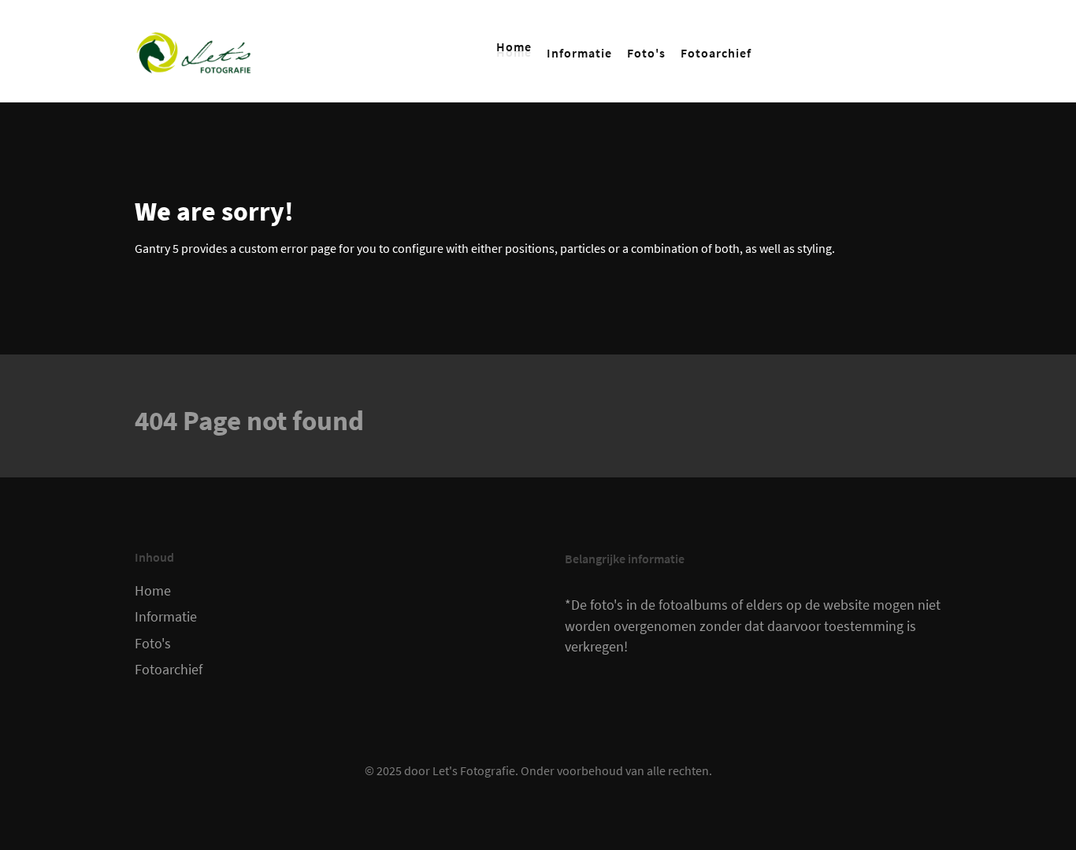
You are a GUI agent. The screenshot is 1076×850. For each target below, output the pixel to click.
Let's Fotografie (473, 770)
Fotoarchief (168, 669)
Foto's (153, 643)
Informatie (166, 616)
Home (153, 590)
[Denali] (194, 50)
